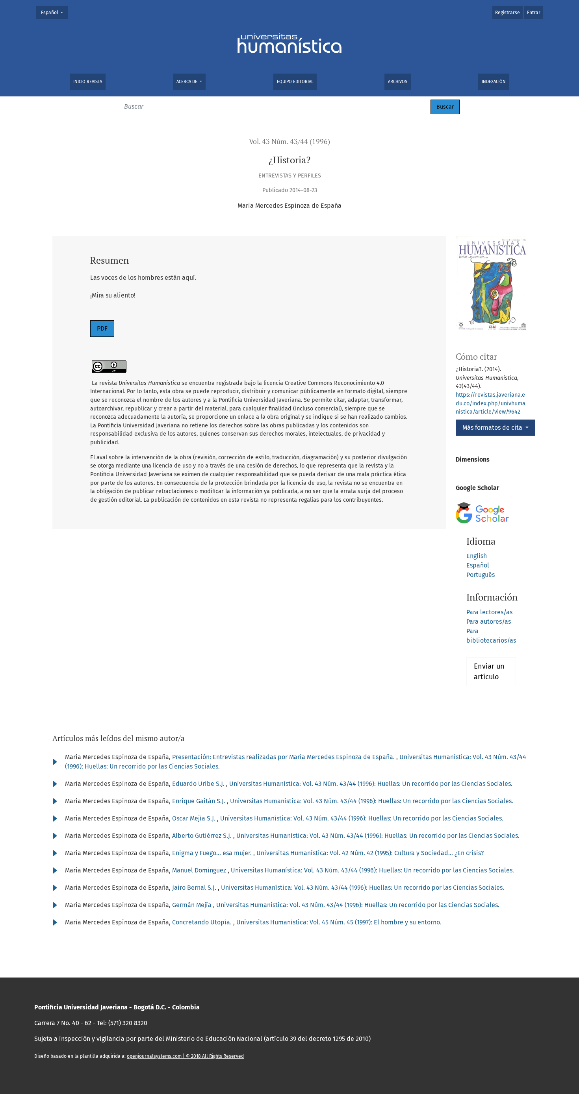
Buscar (445, 106)
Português (480, 574)
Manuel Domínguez (200, 870)
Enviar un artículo (489, 671)
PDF (102, 328)
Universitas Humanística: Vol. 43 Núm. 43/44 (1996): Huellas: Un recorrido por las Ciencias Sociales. (370, 783)
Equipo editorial (295, 81)
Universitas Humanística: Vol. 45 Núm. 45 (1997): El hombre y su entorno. (339, 922)
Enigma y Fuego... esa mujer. (212, 853)
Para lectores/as (489, 612)
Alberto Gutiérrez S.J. (202, 835)
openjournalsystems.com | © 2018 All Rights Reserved (185, 1056)
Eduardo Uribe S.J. (199, 783)
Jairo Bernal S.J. (195, 887)
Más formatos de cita (493, 427)
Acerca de (187, 81)
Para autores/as (488, 621)
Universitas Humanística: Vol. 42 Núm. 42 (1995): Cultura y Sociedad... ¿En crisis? (370, 853)
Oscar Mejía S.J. (194, 818)
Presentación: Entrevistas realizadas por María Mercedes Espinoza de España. (284, 757)
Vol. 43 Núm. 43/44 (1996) (289, 141)
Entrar (533, 12)
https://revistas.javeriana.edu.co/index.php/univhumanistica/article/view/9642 (490, 403)
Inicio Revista (87, 81)
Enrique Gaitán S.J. (199, 801)
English (476, 556)
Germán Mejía (192, 905)
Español (54, 12)
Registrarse (507, 12)
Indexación (494, 81)
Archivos (397, 81)
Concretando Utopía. (202, 922)
